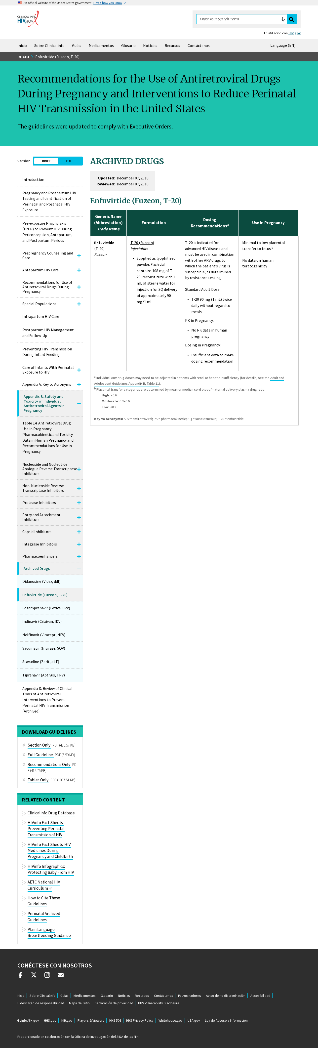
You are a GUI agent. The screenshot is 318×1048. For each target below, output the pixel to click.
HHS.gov (50, 1020)
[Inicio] (28, 18)
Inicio (22, 45)
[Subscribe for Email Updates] (61, 977)
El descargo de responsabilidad (40, 1003)
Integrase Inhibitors (39, 544)
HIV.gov (294, 33)
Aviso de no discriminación (225, 995)
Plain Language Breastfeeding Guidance (49, 932)
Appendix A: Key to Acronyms (46, 384)
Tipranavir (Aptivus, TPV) (43, 674)
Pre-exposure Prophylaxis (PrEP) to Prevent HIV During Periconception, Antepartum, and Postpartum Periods (47, 232)
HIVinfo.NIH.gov (28, 1020)
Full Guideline (40, 754)
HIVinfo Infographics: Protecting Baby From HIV (51, 869)
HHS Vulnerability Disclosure (158, 1003)
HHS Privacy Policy (140, 1020)
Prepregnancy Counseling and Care (47, 255)
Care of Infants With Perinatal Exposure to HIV (48, 369)
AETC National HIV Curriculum (44, 885)
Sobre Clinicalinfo (49, 45)
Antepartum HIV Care (40, 269)
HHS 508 (115, 1020)
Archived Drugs (37, 568)
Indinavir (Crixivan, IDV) (42, 621)
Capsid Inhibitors (36, 531)
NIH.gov (67, 1020)
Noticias (150, 45)
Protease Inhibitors (39, 502)
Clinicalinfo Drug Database (51, 813)
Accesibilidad (260, 995)
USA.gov (194, 1020)
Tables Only (38, 780)
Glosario (128, 45)
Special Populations (39, 303)
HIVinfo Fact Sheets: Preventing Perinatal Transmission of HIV (46, 829)
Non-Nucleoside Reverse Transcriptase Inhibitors (43, 488)
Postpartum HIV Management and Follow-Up (48, 332)
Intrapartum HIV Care (40, 316)
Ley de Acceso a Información (226, 1020)
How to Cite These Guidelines (44, 901)
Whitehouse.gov (171, 1020)
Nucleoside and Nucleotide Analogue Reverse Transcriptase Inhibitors (49, 469)
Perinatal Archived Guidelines (44, 916)
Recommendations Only (49, 764)
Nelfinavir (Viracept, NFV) (43, 634)
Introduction (33, 179)
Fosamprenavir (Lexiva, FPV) (46, 607)
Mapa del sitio (79, 1003)
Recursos (172, 45)
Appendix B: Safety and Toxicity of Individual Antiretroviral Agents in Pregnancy (44, 403)
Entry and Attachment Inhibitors (41, 517)
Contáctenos (199, 45)
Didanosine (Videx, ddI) (41, 581)
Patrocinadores (189, 995)
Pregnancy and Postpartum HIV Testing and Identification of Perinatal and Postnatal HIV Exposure (49, 201)
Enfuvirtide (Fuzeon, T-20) (45, 594)
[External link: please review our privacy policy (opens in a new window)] (34, 977)
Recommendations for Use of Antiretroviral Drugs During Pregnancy (47, 287)
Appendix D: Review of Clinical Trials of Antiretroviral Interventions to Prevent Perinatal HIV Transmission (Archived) (47, 699)
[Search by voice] (283, 19)
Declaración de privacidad (114, 1003)
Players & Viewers (91, 1020)
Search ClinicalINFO (291, 19)
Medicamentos (101, 45)
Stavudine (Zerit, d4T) (40, 661)
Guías (76, 45)
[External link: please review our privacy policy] (20, 977)
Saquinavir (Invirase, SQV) (43, 648)
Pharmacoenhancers (40, 556)
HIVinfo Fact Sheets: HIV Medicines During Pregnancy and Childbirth (50, 850)
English (284, 45)
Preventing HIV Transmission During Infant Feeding (47, 351)
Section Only (39, 745)
